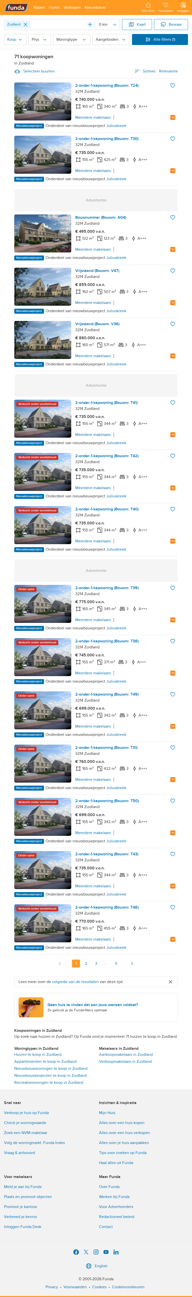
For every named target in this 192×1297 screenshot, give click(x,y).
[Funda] (16, 7)
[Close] (25, 24)
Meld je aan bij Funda (23, 1186)
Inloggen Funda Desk (22, 1226)
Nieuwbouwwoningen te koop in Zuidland (51, 1068)
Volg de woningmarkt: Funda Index (34, 1142)
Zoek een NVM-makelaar (25, 1132)
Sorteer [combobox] (160, 71)
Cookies (99, 1287)
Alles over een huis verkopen (124, 1132)
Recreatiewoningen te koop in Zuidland (48, 1082)
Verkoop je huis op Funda (26, 1112)
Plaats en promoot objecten (28, 1196)
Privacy (52, 1287)
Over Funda (109, 1186)
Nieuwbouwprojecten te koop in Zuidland (50, 1075)
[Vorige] (60, 964)
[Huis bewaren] (173, 85)
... (106, 963)
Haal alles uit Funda (116, 1162)
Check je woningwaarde (25, 1122)
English (101, 1266)
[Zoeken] (90, 24)
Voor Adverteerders (116, 1206)
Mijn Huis (107, 1112)
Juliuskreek (116, 125)
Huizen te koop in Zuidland (38, 1054)
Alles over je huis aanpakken (124, 1142)
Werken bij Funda (114, 1196)
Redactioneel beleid (116, 1216)
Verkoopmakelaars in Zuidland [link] (125, 1061)
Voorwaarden (75, 1287)
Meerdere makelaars (93, 117)
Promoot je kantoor (20, 1206)
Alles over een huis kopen (121, 1122)
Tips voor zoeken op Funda (122, 1152)
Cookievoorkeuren (128, 1287)
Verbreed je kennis (20, 1216)
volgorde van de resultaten (75, 981)
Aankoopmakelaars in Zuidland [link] (126, 1054)
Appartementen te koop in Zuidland (45, 1061)
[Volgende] (132, 964)
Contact (106, 1226)
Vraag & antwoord (19, 1152)
